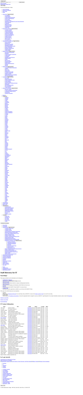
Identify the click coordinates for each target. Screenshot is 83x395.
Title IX (6, 65)
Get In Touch (7, 19)
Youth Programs (8, 87)
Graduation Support (8, 35)
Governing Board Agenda (7, 378)
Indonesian (7, 139)
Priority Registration (8, 47)
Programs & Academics (7, 28)
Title (18, 306)
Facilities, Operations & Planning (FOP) (12, 236)
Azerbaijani (7, 102)
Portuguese (7, 170)
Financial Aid (7, 43)
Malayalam (7, 159)
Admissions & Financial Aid (8, 40)
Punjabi (6, 171)
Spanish (6, 184)
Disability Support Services (10, 57)
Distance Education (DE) (9, 234)
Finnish (6, 122)
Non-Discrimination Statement (8, 381)
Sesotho (6, 177)
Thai (6, 191)
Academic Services (8, 230)
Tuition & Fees (7, 50)
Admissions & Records (12, 293)
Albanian (6, 98)
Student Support (5, 51)
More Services (7, 60)
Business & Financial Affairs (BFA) (11, 232)
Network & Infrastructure (11, 245)
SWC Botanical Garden (9, 85)
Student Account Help (4, 297)
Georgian (6, 126)
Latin (6, 152)
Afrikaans (6, 97)
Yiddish (6, 199)
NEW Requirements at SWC (10, 46)
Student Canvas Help (4, 299)
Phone (36, 306)
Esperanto (7, 119)
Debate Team (7, 70)
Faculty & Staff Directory (9, 18)
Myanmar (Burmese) (8, 164)
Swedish (6, 187)
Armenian (7, 101)
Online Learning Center (39, 293)
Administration (5, 202)
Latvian (6, 153)
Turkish (6, 192)
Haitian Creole (7, 130)
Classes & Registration (9, 31)
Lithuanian (7, 154)
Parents (6, 212)
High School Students (9, 208)
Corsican (6, 113)
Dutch (6, 117)
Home (4, 266)
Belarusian (7, 104)
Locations (4, 258)
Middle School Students (9, 210)
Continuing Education (9, 32)
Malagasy (6, 157)
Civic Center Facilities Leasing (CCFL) (12, 233)
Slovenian (7, 182)
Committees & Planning (11, 243)
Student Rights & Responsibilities (11, 74)
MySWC (4, 95)
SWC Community (6, 263)
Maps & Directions (6, 379)
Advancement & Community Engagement (12, 231)
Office (47, 306)
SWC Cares (7, 69)
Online (6, 221)
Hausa (6, 131)
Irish (6, 140)
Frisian (6, 124)
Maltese (6, 160)
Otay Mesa (7, 218)
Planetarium (7, 84)
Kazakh (6, 145)
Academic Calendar (8, 29)
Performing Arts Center (9, 71)
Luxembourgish (8, 155)
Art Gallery (7, 77)
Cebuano (6, 109)
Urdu (6, 194)
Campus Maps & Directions (10, 17)
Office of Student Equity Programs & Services (13, 248)
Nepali (6, 165)
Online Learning (8, 36)
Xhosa (6, 198)
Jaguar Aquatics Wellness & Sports (11, 83)
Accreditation (7, 15)
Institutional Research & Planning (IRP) (12, 239)
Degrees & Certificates (9, 33)
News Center (5, 380)
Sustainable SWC (8, 26)
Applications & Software (11, 242)
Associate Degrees (8, 30)
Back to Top (3, 385)
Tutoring (6, 64)
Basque (6, 103)
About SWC (5, 14)
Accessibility (5, 226)
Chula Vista (7, 216)
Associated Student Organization (11, 67)
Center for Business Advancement (11, 90)
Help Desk (9, 244)
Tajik (6, 188)
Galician (6, 125)
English (6, 118)
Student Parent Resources (9, 63)
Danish (6, 116)
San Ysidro (7, 219)
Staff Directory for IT (11, 247)
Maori (6, 161)
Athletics (6, 68)
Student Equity (7, 62)
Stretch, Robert (3, 344)
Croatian (6, 114)
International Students (9, 45)
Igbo (6, 138)
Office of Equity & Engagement (10, 253)
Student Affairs (7, 252)
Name (4, 306)
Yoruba (6, 200)
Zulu (6, 201)
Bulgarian (6, 107)
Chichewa (7, 110)
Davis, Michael (3, 317)
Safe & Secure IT (10, 246)
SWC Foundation (8, 86)
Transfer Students (8, 49)
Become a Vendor (8, 89)
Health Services (8, 58)
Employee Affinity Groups (9, 235)
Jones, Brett (3, 325)
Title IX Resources (3, 360)
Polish (6, 169)
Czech (6, 115)
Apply (1, 359)
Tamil (6, 189)
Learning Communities (9, 72)
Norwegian (7, 166)
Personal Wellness (8, 61)
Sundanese (7, 185)
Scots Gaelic (7, 175)
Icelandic (6, 137)
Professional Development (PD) (10, 250)
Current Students (8, 206)
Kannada (6, 144)
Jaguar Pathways (8, 22)
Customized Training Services (10, 91)
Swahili (6, 186)
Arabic (6, 100)
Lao (5, 151)
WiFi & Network (6, 281)
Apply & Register (8, 42)
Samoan (6, 174)
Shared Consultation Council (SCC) (11, 251)
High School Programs (9, 44)
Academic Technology (11, 241)
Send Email (30, 307)
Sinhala (6, 180)
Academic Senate (8, 229)
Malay (6, 158)
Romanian (7, 172)
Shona (6, 178)
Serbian (6, 176)
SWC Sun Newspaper (9, 75)
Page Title (4, 264)
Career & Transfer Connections (10, 54)
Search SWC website (4, 2)
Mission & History (8, 24)
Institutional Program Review (10, 238)
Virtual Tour (7, 27)
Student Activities (8, 73)
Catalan (6, 108)
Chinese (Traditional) (8, 112)
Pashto (6, 167)
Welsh (6, 197)
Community (5, 76)
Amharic (6, 99)
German (6, 127)
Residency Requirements (9, 48)
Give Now (4, 377)
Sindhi (6, 179)
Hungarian (7, 136)
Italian (6, 141)
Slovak (6, 181)
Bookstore (7, 53)
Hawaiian (6, 132)
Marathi (6, 162)
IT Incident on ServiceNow (14, 295)
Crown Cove (7, 220)
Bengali (6, 105)
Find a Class (5, 204)
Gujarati (6, 129)
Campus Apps (5, 288)
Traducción (5, 96)
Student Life (5, 66)
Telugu (6, 190)
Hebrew (6, 133)
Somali (6, 183)
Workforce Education (9, 93)
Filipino (6, 121)
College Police (7, 55)
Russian (6, 173)
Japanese (6, 142)
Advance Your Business (7, 88)
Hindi (6, 134)
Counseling (7, 56)
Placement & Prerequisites (9, 52)
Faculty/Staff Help (3, 301)
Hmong (6, 135)
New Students (7, 211)
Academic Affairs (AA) (9, 228)
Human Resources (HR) (9, 237)
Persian (6, 168)
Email (30, 306)
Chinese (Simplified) (8, 111)
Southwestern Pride (6, 382)
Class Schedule (5, 371)
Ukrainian (7, 193)
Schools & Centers (8, 25)
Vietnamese (7, 196)
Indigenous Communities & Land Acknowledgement (14, 21)
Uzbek (6, 195)
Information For (5, 205)
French (6, 123)
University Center (8, 39)
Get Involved (7, 92)
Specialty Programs (8, 37)
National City (7, 217)
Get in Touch (13, 359)
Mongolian (7, 163)
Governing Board (8, 20)
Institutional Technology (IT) (10, 240)
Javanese (6, 143)
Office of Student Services (9, 249)
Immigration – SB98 (6, 383)
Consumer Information (7, 256)
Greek (6, 128)
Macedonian (7, 156)
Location (42, 306)
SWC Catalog (7, 38)
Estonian (6, 120)
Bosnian (6, 106)
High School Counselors (9, 207)
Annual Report (7, 16)
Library (6, 59)
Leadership (7, 23)
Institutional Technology (5, 223)
